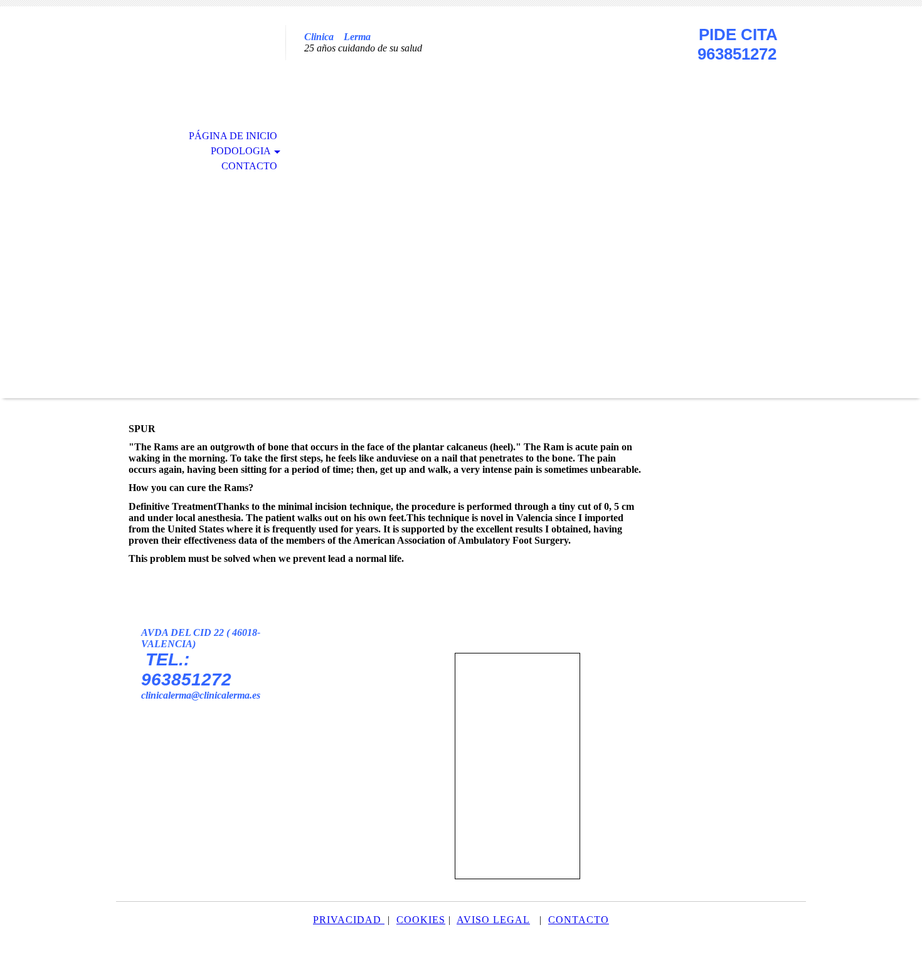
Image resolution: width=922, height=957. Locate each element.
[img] (200, 61)
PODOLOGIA (241, 150)
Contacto (249, 166)
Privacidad (347, 919)
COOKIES (420, 919)
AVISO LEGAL (493, 919)
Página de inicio (233, 135)
